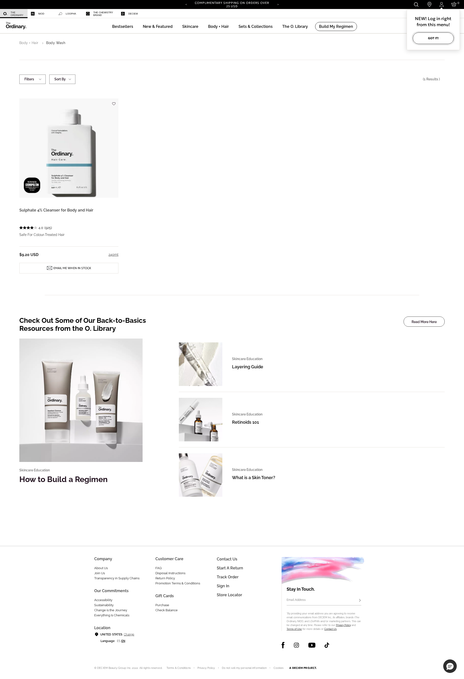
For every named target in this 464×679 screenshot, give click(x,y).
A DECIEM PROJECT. (303, 668)
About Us (101, 568)
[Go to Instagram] (296, 645)
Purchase (162, 605)
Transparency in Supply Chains (116, 578)
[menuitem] (14, 13)
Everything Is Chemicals (111, 615)
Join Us (99, 573)
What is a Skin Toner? (253, 477)
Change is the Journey (110, 610)
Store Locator (229, 595)
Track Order (228, 577)
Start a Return (230, 568)
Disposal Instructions (170, 573)
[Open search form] (416, 4)
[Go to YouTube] (311, 645)
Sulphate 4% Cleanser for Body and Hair (56, 210)
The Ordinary (17, 13)
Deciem (133, 13)
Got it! (433, 38)
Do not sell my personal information (244, 668)
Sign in (223, 586)
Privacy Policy (343, 625)
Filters (29, 79)
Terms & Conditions (179, 668)
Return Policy (165, 578)
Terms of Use (294, 629)
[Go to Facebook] (283, 645)
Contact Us (330, 629)
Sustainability (104, 605)
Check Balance (166, 610)
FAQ (158, 568)
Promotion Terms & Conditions (177, 583)
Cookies (279, 668)
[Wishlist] (113, 101)
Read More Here (424, 322)
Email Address (296, 600)
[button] (157, 26)
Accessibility (103, 600)
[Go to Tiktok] (327, 645)
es (118, 641)
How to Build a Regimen (63, 479)
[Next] (278, 4)
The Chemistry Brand (103, 13)
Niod (41, 13)
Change (129, 634)
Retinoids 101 (245, 422)
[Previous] (186, 4)
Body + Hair (28, 43)
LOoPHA (71, 13)
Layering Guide (247, 366)
